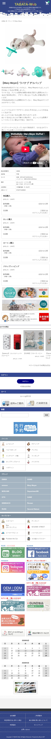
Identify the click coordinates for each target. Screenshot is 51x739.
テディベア (35, 444)
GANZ (29, 497)
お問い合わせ (25, 729)
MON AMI (5, 491)
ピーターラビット (12, 533)
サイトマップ (38, 725)
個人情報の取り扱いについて (38, 720)
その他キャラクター (38, 539)
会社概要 (13, 715)
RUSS (4, 509)
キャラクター (6, 515)
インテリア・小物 (12, 456)
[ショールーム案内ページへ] (25, 691)
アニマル (35, 450)
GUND (29, 479)
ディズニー (35, 521)
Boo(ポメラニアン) (11, 526)
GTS (3, 497)
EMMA (4, 479)
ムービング (10, 444)
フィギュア (35, 456)
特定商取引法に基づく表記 (12, 720)
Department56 (33, 491)
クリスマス (35, 462)
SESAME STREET (38, 527)
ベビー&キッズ (11, 450)
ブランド (10, 21)
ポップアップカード (13, 462)
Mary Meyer (18, 21)
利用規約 (13, 725)
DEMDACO (6, 503)
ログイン (35, 213)
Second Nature (33, 509)
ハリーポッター (37, 533)
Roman (30, 503)
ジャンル (5, 438)
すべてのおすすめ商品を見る (40, 365)
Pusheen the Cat (12, 539)
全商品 (3, 21)
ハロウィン (10, 467)
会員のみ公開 (43, 204)
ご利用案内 (38, 715)
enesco (5, 485)
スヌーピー (10, 521)
